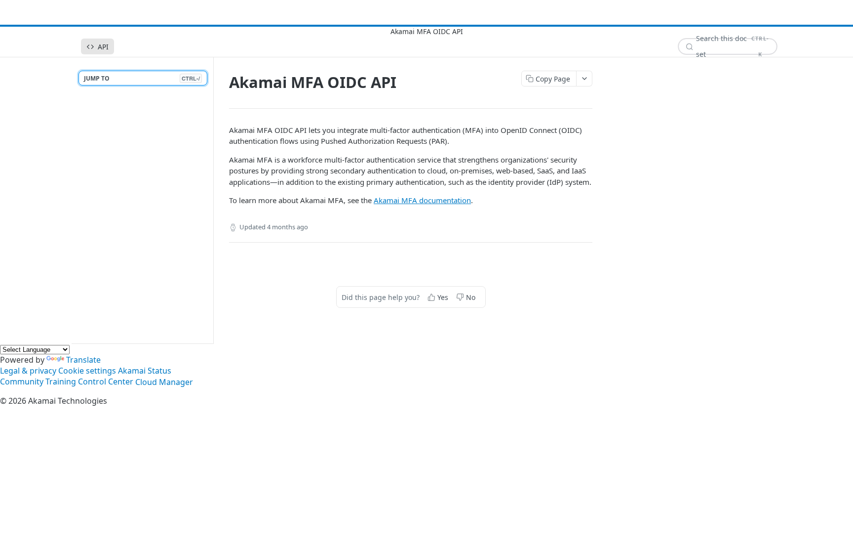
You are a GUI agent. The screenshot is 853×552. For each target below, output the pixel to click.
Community (21, 382)
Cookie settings (87, 370)
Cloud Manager (164, 382)
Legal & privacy (28, 370)
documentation (422, 200)
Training (60, 382)
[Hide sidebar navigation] (211, 200)
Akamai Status (144, 370)
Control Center (105, 382)
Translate (83, 359)
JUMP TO (142, 78)
